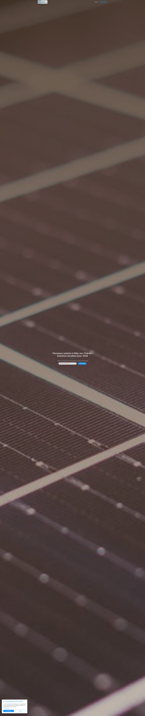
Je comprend (8, 710)
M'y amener (82, 363)
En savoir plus (6, 708)
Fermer (20, 710)
